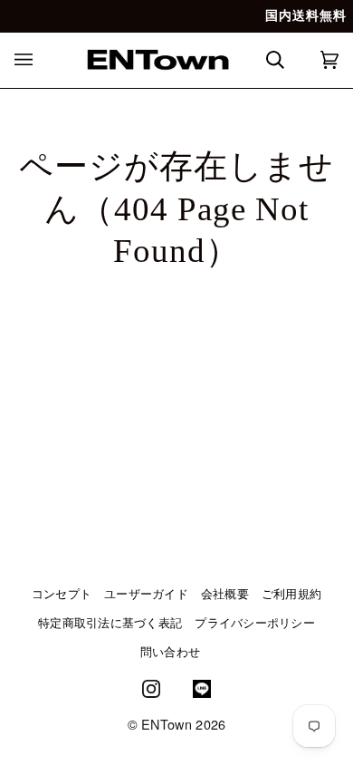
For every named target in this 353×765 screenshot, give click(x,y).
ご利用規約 (291, 594)
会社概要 (225, 594)
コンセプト (61, 594)
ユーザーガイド (146, 594)
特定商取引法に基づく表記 (110, 623)
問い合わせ (170, 652)
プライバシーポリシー (255, 623)
